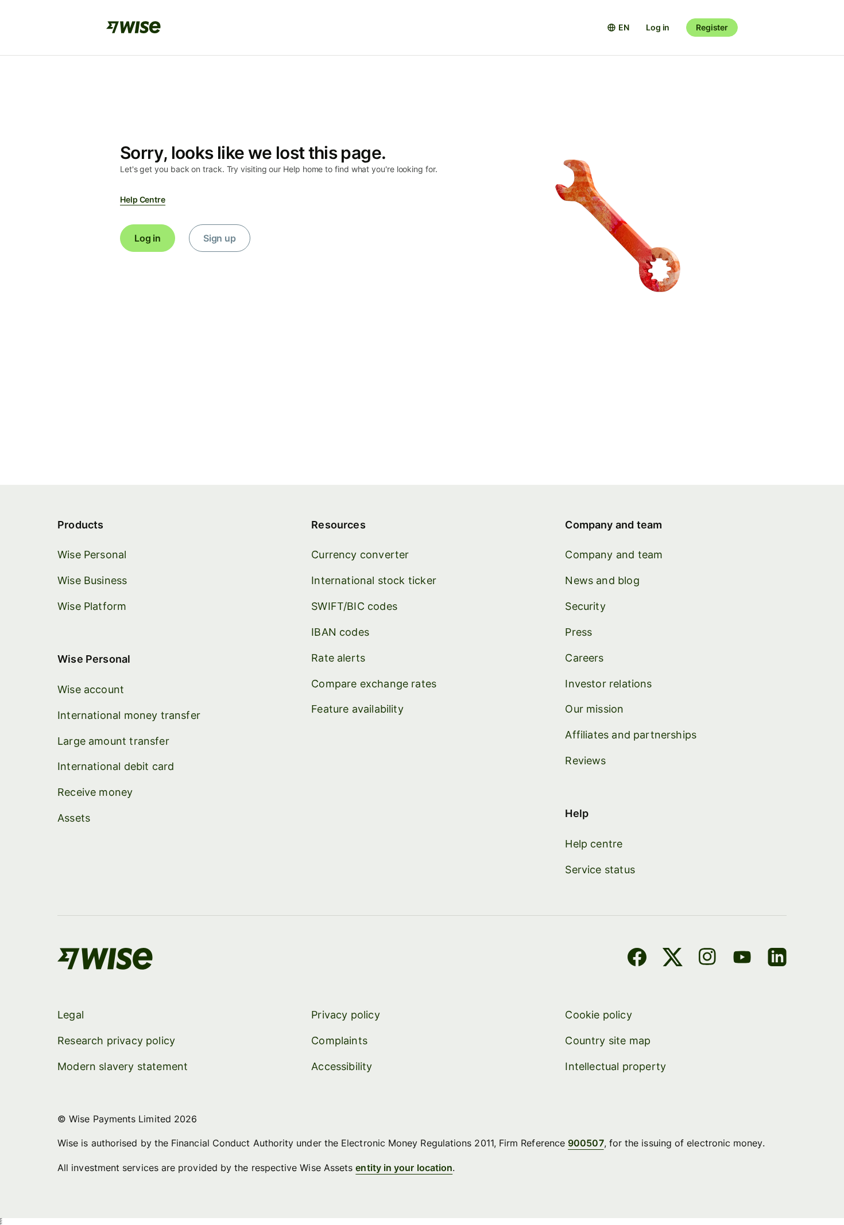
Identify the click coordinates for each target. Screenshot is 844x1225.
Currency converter (360, 555)
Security (585, 606)
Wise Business (92, 580)
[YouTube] (742, 959)
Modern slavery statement (122, 1066)
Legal (70, 1015)
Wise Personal (91, 555)
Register (712, 27)
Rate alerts (338, 658)
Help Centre (142, 199)
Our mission (594, 709)
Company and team (614, 555)
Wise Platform (91, 606)
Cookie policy (598, 1015)
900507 (585, 1143)
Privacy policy (345, 1015)
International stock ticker (373, 580)
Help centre (593, 844)
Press (578, 632)
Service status (600, 870)
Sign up (219, 238)
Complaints (339, 1041)
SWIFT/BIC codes (354, 606)
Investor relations (608, 684)
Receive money (95, 792)
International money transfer (128, 715)
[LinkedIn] (777, 959)
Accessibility (341, 1066)
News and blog (602, 580)
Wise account (90, 689)
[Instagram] (707, 959)
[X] (673, 959)
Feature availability (357, 709)
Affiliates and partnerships (630, 735)
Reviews (585, 761)
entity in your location (403, 1167)
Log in (657, 27)
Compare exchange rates (373, 684)
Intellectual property (615, 1066)
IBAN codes (340, 632)
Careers (584, 658)
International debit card (115, 766)
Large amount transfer (113, 741)
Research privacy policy (116, 1041)
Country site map (608, 1041)
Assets (73, 818)
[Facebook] (637, 959)
